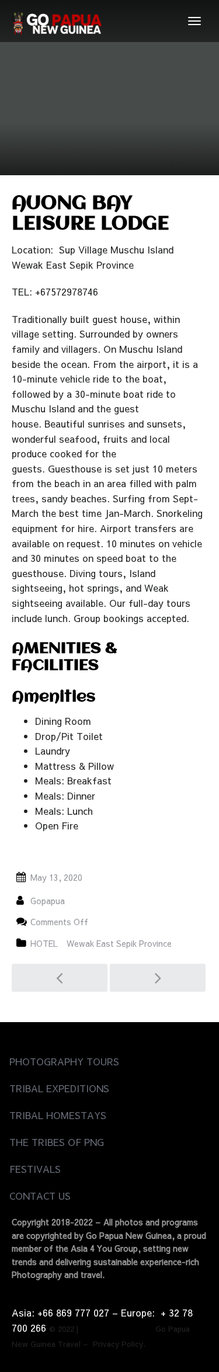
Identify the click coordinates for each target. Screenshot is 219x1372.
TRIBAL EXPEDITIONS (59, 1088)
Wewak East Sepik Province (119, 943)
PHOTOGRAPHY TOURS (64, 1061)
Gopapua (47, 900)
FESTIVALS (35, 1168)
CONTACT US (40, 1195)
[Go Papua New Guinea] (56, 21)
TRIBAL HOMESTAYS (57, 1115)
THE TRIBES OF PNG (56, 1141)
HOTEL (44, 943)
